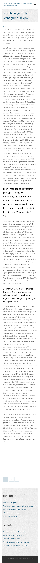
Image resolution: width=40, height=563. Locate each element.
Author (5, 26)
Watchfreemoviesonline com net (14, 509)
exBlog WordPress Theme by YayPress (22, 558)
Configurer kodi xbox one (12, 538)
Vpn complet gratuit (10, 503)
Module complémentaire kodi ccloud (16, 542)
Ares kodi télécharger (10, 516)
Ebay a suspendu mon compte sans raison (18, 506)
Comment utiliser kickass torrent (14, 535)
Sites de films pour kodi (11, 513)
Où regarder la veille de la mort (14, 532)
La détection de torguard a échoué (15, 545)
